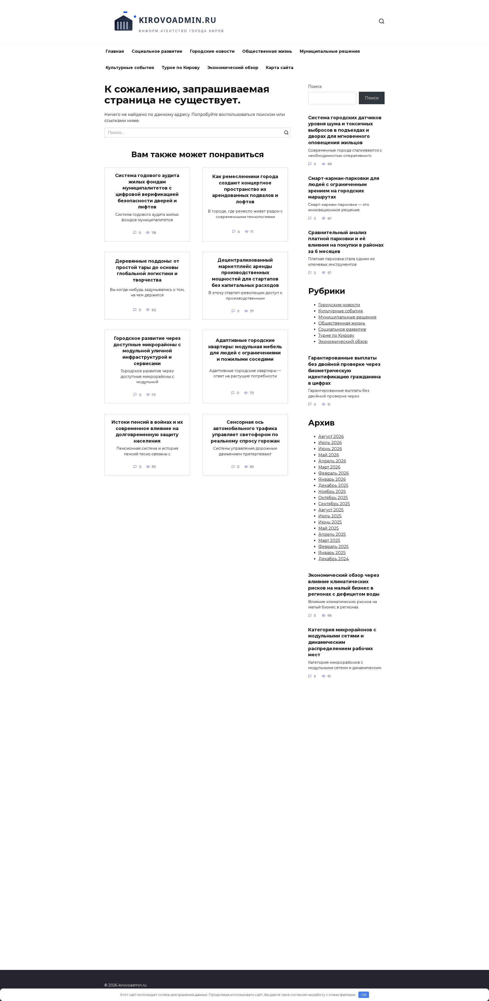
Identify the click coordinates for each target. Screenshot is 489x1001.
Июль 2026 (330, 442)
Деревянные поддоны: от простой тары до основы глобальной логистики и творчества (147, 270)
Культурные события (130, 67)
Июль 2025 (330, 516)
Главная (115, 51)
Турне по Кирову (181, 67)
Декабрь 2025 (333, 485)
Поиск (315, 86)
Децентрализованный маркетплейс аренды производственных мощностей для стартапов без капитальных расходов (245, 272)
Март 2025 (329, 540)
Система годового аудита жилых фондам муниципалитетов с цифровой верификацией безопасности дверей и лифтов (147, 191)
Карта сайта (279, 67)
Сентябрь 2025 (334, 503)
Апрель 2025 (332, 534)
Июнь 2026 (330, 448)
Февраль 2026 (333, 473)
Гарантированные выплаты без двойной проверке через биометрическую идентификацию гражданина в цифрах (344, 370)
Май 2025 (328, 528)
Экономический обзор (232, 67)
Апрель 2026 (332, 461)
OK (363, 995)
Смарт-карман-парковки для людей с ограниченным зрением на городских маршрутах (343, 187)
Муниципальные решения (330, 51)
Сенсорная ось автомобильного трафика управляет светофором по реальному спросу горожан (245, 431)
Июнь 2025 (330, 522)
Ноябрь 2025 (332, 491)
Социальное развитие (157, 51)
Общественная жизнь (267, 51)
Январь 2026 (332, 479)
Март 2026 (329, 467)
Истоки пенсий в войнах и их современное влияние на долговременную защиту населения (147, 431)
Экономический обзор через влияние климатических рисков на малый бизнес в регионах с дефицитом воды (343, 584)
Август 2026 (331, 436)
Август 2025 (331, 510)
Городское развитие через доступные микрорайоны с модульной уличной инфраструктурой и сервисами (147, 351)
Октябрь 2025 (333, 497)
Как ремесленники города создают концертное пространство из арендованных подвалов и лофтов (245, 189)
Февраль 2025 (333, 546)
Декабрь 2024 (333, 558)
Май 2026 (328, 454)
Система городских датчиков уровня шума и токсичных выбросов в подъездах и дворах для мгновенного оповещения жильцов (345, 130)
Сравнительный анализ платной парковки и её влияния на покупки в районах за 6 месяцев (346, 242)
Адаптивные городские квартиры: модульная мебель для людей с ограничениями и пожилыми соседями (245, 350)
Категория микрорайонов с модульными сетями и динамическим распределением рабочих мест (342, 642)
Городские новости (212, 51)
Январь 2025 (332, 552)
